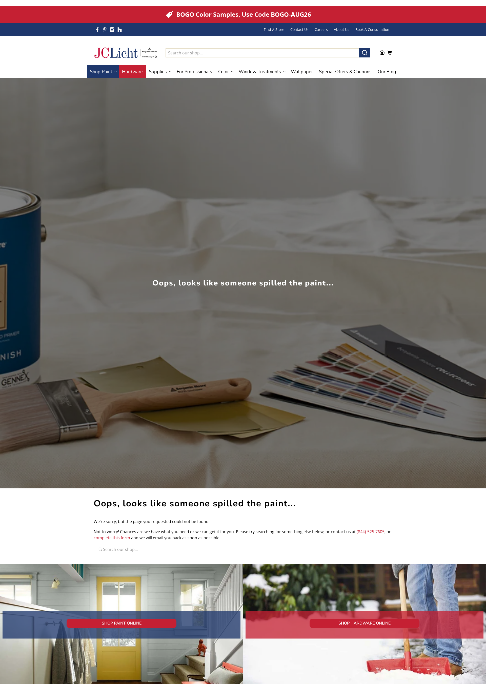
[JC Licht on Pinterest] (104, 29)
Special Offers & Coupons (345, 72)
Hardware (132, 72)
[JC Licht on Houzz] (119, 29)
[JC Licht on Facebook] (97, 29)
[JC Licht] (125, 52)
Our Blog (387, 72)
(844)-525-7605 (370, 531)
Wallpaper (302, 72)
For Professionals (194, 72)
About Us (341, 29)
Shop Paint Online (121, 623)
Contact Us (299, 29)
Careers (321, 29)
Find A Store (274, 29)
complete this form (112, 538)
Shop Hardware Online (364, 623)
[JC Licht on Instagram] (112, 29)
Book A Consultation (372, 29)
